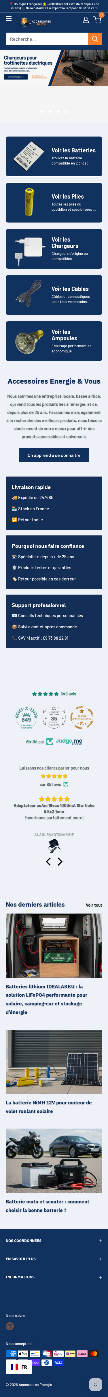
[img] (54, 776)
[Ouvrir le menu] (9, 21)
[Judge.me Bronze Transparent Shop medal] (81, 717)
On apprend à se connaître (54, 455)
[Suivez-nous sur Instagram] (10, 1326)
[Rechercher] (95, 39)
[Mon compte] (86, 23)
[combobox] (19, 1367)
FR (24, 1367)
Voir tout (94, 904)
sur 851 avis (50, 784)
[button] (97, 22)
